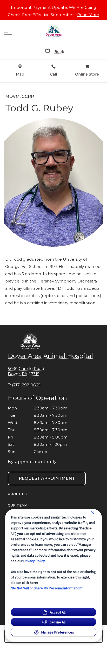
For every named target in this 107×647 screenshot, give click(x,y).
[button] (8, 32)
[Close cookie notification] (92, 512)
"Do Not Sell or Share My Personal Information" (47, 588)
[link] (53, 31)
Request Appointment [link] (47, 478)
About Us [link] (17, 494)
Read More (88, 14)
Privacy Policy (34, 560)
